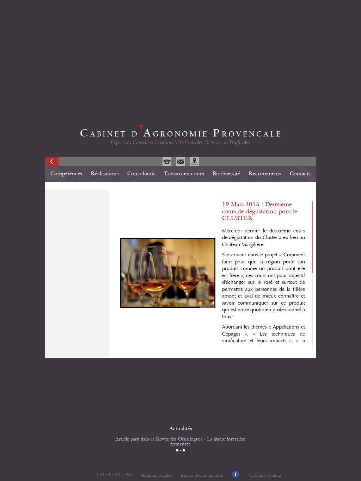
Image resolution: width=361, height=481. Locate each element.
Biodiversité (226, 173)
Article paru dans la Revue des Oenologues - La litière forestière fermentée (180, 441)
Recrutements (265, 173)
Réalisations (105, 173)
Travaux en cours (184, 173)
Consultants (141, 173)
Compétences (66, 173)
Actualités (180, 428)
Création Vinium (265, 475)
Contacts (300, 173)
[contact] (181, 164)
